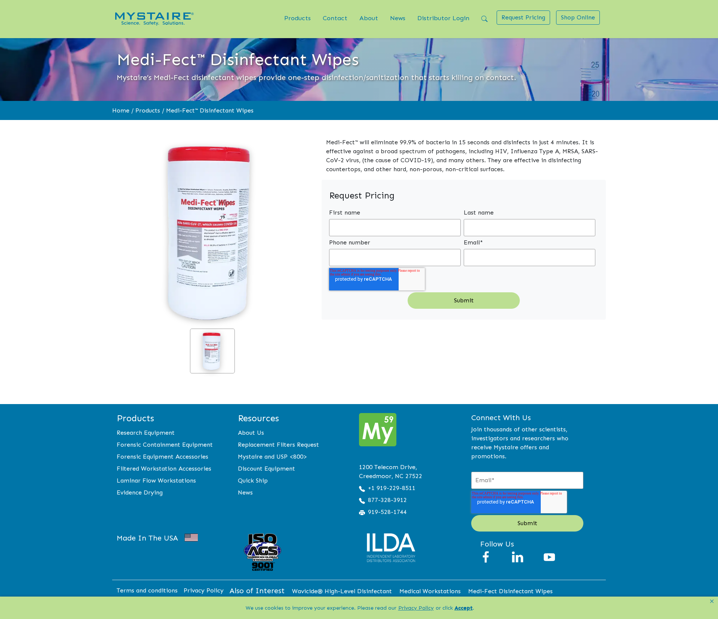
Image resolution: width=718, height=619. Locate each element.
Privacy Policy (204, 590)
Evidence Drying (140, 492)
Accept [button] (464, 608)
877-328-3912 (387, 499)
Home (120, 110)
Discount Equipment (266, 468)
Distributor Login (443, 18)
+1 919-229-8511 (391, 488)
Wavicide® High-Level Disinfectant (342, 591)
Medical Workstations (430, 591)
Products (297, 18)
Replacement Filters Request (278, 444)
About (368, 18)
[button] (711, 601)
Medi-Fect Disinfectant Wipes (510, 591)
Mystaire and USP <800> (272, 456)
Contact (335, 18)
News (397, 18)
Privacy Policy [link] (416, 608)
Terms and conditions (147, 590)
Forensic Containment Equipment (165, 444)
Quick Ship (253, 480)
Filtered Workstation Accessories (164, 468)
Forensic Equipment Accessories (162, 456)
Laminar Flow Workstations (156, 480)
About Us (251, 432)
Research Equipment (146, 432)
